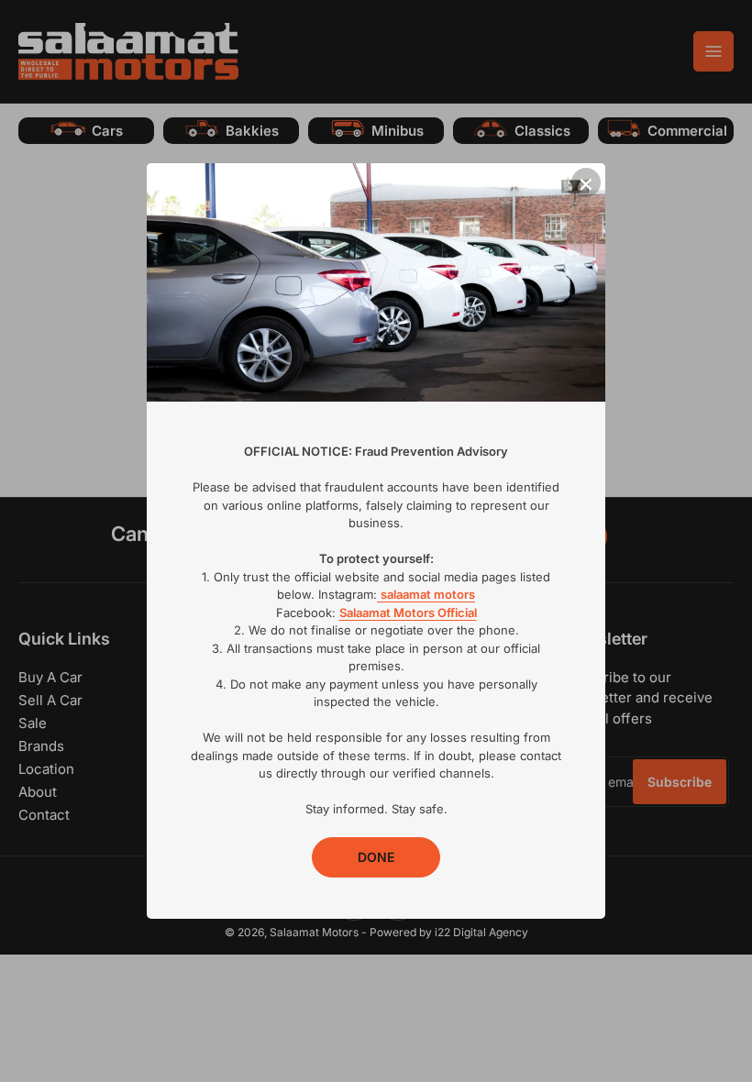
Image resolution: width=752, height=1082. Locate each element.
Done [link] (376, 857)
